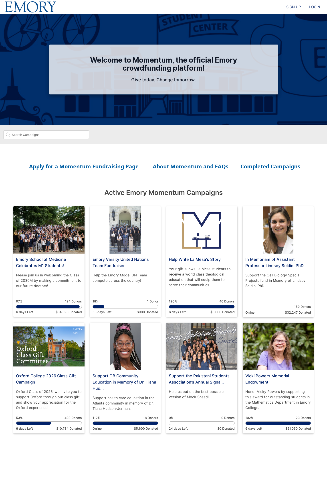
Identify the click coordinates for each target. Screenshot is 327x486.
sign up (293, 7)
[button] (49, 261)
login (314, 7)
